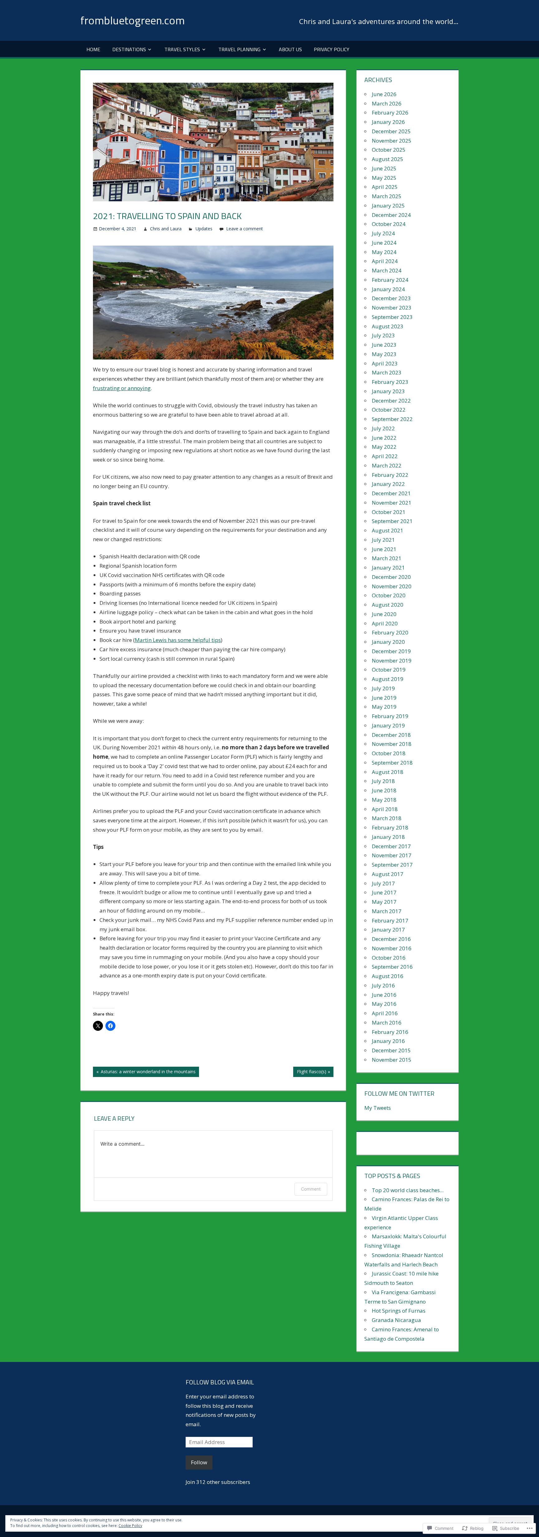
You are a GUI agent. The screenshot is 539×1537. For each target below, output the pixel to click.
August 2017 (387, 874)
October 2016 (388, 957)
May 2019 (384, 706)
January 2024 (388, 289)
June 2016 (384, 994)
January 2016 (388, 1041)
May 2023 (384, 354)
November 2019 (391, 660)
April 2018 (385, 809)
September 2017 (392, 864)
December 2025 (391, 131)
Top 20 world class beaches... (408, 1190)
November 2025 (391, 140)
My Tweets (377, 1107)
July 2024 (383, 233)
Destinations (129, 49)
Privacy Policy (331, 49)
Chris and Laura (166, 229)
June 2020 (384, 614)
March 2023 (386, 372)
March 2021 (386, 558)
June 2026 (384, 94)
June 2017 (384, 892)
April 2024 (385, 261)
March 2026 (386, 103)
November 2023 (391, 307)
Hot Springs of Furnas (398, 1310)
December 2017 (391, 846)
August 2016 (387, 976)
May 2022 (384, 446)
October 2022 (388, 409)
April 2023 (385, 363)
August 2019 (387, 679)
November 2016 (391, 948)
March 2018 (386, 818)
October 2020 (388, 595)
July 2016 (383, 985)
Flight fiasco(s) (309, 1072)
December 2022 (391, 400)
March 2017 (386, 911)
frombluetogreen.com (132, 20)
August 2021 (387, 530)
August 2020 (387, 604)
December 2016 (391, 938)
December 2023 (391, 298)
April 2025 (385, 186)
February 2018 (390, 827)
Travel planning (239, 49)
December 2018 (391, 734)
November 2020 (391, 586)
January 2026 (388, 121)
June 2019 (384, 697)
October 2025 (388, 149)
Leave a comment (244, 229)
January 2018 (388, 836)
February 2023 (390, 381)
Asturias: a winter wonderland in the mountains (144, 1072)
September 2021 (392, 521)
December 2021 (391, 493)
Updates (204, 229)
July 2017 (383, 883)
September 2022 (392, 419)
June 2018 (384, 790)
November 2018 (391, 743)
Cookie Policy (130, 1525)
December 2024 (391, 214)
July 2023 (383, 335)
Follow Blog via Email (220, 1382)
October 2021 (388, 512)
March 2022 (386, 465)
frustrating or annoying (122, 388)
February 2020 (390, 632)
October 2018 (388, 753)
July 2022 (383, 428)
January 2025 (388, 205)
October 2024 (388, 224)
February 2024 (390, 279)
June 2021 (384, 549)
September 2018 (392, 762)
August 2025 (387, 159)
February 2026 (390, 112)
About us (290, 49)
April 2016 (385, 1013)
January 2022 (388, 483)
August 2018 (387, 772)
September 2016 (392, 966)
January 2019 (388, 725)
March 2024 (386, 270)
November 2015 (391, 1059)
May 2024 (384, 252)
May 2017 (384, 901)
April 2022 (385, 456)
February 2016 (390, 1031)
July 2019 (383, 688)
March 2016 (386, 1022)
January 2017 (388, 929)
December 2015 (391, 1050)
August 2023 (387, 326)
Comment (311, 1189)
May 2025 (384, 177)
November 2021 (391, 502)
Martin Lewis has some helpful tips (178, 640)
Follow (199, 1462)
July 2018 (383, 781)
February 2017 (390, 920)
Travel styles (182, 49)
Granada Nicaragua (396, 1320)
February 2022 (390, 474)
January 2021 (388, 567)
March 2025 (386, 196)
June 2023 (384, 344)
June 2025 (384, 168)
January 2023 (388, 391)
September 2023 (392, 317)
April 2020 (385, 623)
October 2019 (388, 669)
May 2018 (384, 799)
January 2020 (388, 641)
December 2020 (391, 576)
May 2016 (384, 1003)
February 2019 (390, 716)
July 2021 (383, 539)
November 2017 (391, 855)
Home (93, 49)
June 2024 (384, 242)
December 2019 (391, 651)
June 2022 (384, 437)
